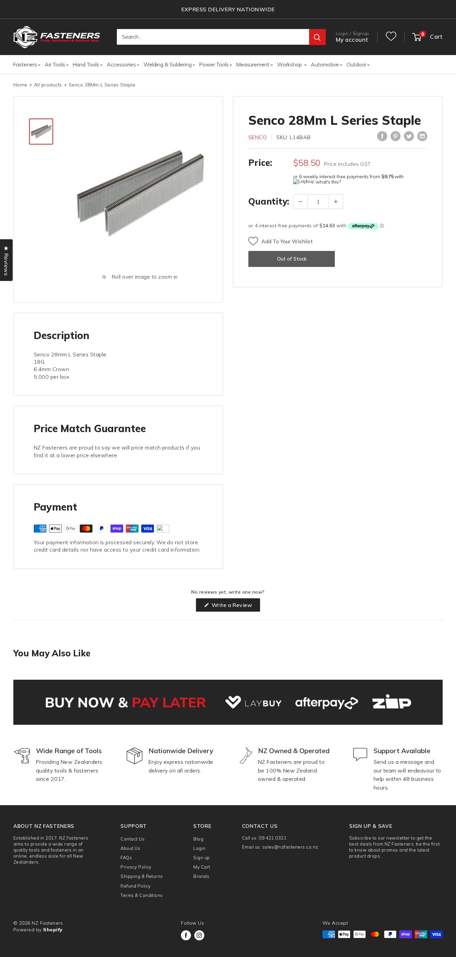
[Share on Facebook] (382, 136)
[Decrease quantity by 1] (300, 202)
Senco (257, 137)
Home (20, 85)
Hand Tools (86, 64)
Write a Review (235, 606)
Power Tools (214, 64)
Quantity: (268, 201)
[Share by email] (422, 136)
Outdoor (356, 64)
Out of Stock (291, 259)
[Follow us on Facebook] (186, 935)
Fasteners (25, 64)
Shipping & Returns (142, 876)
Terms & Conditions (142, 895)
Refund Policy (136, 886)
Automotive (325, 64)
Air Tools (55, 64)
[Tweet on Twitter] (409, 136)
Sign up (201, 857)
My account (352, 39)
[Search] (317, 37)
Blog (198, 839)
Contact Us (133, 839)
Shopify (52, 930)
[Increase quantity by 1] (336, 202)
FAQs (126, 857)
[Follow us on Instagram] (199, 935)
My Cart (201, 867)
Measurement (252, 64)
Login (199, 848)
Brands (201, 876)
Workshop (290, 64)
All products (48, 85)
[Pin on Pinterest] (396, 136)
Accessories (121, 64)
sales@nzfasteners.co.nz (290, 847)
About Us (130, 848)
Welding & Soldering (168, 64)
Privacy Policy (136, 867)
